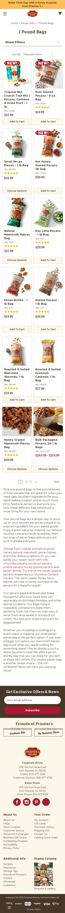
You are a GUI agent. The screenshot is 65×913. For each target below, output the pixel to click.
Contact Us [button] (40, 834)
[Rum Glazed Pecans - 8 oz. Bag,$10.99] (48, 73)
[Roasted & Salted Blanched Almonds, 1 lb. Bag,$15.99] (17, 351)
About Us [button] (8, 820)
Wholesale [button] (9, 881)
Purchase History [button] (44, 827)
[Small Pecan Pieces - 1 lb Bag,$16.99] (17, 143)
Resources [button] (9, 867)
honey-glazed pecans (38, 567)
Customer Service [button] (13, 830)
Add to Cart (17, 121)
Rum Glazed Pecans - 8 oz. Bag (45, 95)
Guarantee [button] (9, 885)
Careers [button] (7, 878)
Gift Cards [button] (40, 823)
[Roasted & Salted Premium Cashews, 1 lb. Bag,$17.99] (48, 351)
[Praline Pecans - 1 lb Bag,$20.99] (48, 282)
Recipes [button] (8, 864)
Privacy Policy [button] (11, 848)
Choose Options (17, 191)
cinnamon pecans (40, 563)
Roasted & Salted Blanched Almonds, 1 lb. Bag (17, 375)
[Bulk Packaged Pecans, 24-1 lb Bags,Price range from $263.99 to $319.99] (48, 421)
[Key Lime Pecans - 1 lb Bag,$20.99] (48, 212)
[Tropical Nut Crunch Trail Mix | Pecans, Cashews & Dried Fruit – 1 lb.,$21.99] (17, 73)
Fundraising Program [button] (15, 841)
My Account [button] (41, 820)
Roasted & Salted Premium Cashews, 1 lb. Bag (48, 375)
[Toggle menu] (7, 13)
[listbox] (38, 54)
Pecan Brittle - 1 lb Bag (16, 302)
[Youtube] (46, 802)
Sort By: (16, 54)
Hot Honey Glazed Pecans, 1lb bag (46, 165)
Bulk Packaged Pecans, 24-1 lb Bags (46, 443)
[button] (32, 42)
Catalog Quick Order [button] (46, 837)
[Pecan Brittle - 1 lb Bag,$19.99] (17, 282)
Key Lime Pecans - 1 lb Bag (48, 232)
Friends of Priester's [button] (14, 874)
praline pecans (13, 567)
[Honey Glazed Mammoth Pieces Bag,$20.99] (17, 421)
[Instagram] (26, 802)
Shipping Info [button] (42, 830)
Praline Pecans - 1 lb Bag (47, 302)
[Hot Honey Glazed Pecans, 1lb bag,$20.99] (48, 143)
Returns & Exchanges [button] (15, 834)
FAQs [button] (6, 823)
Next (57, 481)
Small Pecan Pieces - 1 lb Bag (16, 163)
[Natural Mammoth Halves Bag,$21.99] (17, 212)
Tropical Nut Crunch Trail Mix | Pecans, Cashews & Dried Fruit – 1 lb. (17, 99)
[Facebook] (17, 802)
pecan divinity (12, 570)
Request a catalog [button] (45, 888)
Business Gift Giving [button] (14, 837)
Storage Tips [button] (10, 871)
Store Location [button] (11, 827)
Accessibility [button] (10, 844)
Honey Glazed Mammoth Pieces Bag (17, 443)
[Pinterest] (36, 802)
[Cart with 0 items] (56, 14)
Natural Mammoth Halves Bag (17, 234)
